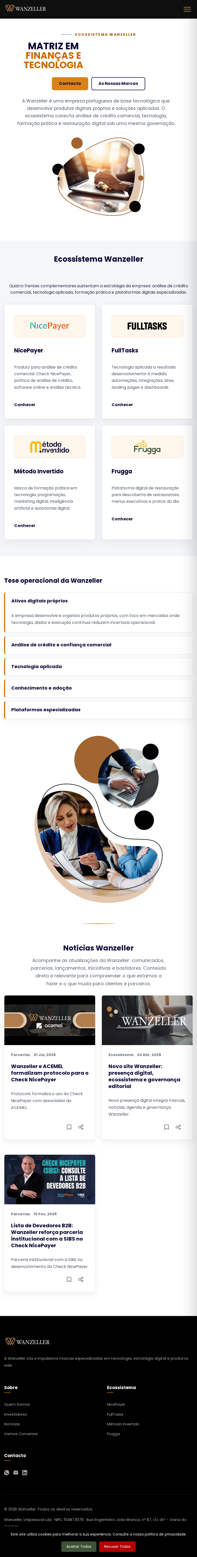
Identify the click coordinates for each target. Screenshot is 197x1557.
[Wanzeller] (25, 9)
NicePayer (116, 1404)
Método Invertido (123, 1424)
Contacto (70, 83)
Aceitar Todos (78, 1546)
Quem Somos (17, 1404)
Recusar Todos (117, 1546)
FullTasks (115, 1414)
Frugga (113, 1433)
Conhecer (24, 405)
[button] (98, 601)
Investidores (15, 1414)
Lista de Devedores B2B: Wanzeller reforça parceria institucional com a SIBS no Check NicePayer (47, 1235)
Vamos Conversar (21, 1433)
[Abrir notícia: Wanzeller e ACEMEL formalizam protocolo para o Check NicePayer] (69, 1128)
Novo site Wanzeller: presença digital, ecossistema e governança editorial (144, 1076)
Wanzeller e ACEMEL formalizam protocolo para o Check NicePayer (49, 1073)
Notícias (12, 1424)
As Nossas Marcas (118, 83)
